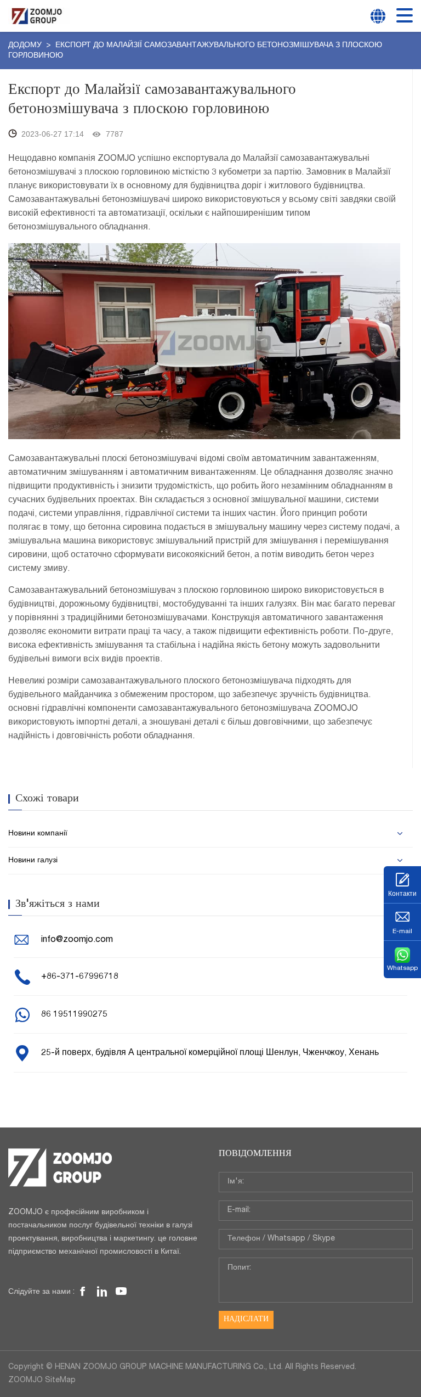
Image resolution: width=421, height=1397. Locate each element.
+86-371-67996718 (79, 977)
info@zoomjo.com (77, 940)
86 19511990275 (74, 1015)
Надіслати (246, 1319)
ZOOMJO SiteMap (42, 1380)
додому (26, 45)
